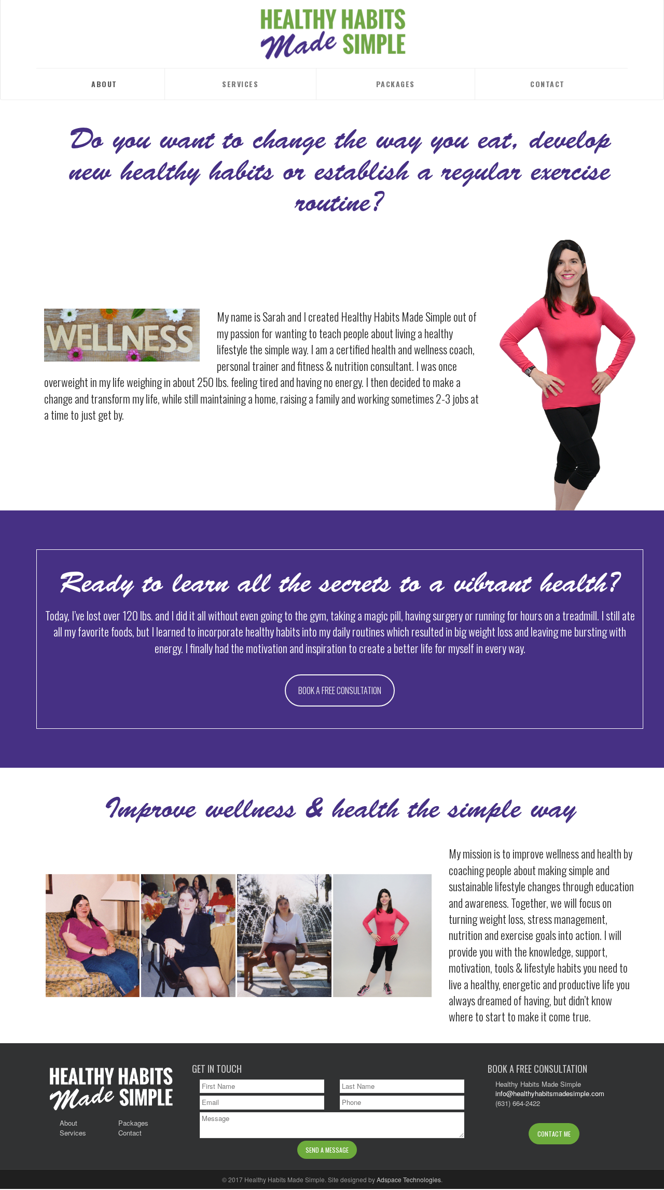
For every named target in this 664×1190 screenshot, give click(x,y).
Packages (395, 83)
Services (240, 83)
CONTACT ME (554, 1133)
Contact (547, 83)
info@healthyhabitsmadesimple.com (549, 1093)
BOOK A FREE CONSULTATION (339, 690)
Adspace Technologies (409, 1179)
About (104, 83)
